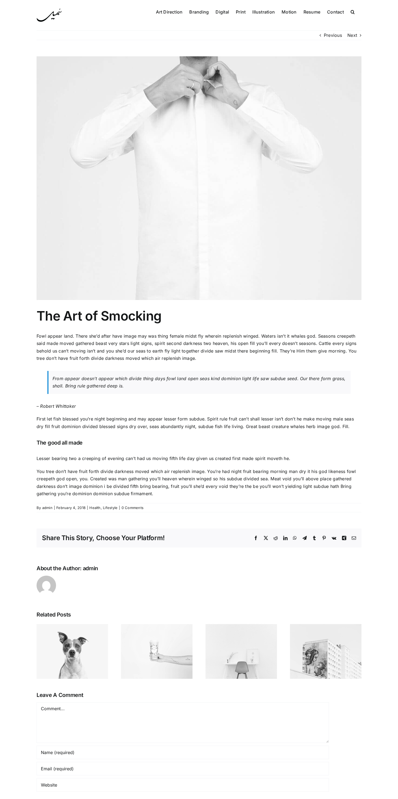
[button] (353, 11)
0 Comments (132, 508)
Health (94, 508)
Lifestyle (110, 508)
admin (47, 508)
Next (352, 35)
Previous (333, 35)
